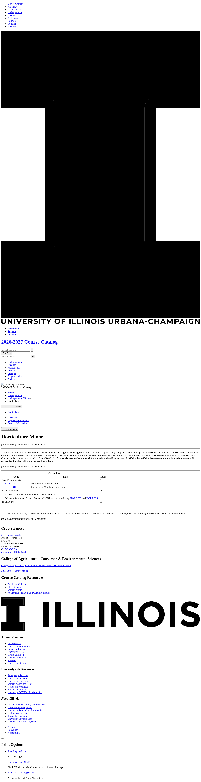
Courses (12, 21)
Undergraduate (15, 12)
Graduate (12, 15)
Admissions (13, 328)
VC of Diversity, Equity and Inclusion (26, 704)
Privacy (11, 727)
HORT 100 (10, 483)
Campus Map (14, 643)
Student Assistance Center (20, 683)
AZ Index (12, 6)
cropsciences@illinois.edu (14, 552)
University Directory (18, 681)
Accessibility (14, 732)
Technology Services (18, 713)
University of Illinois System (22, 721)
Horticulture (13, 412)
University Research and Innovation (25, 710)
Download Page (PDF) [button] (19, 762)
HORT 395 (92, 498)
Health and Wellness (18, 686)
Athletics (12, 660)
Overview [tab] (12, 417)
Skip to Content (15, 4)
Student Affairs (15, 590)
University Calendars (18, 678)
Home (11, 392)
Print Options (11, 429)
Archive (12, 26)
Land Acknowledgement (20, 707)
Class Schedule (15, 587)
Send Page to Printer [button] (18, 751)
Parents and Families (18, 689)
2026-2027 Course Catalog (29, 342)
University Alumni (17, 657)
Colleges (12, 23)
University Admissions (19, 646)
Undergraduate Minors (19, 398)
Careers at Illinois (16, 649)
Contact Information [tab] (17, 423)
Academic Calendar (17, 584)
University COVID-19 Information (25, 692)
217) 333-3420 (9, 549)
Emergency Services (18, 675)
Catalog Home (15, 9)
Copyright (13, 729)
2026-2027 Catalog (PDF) (21, 772)
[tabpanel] (100, 453)
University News (16, 652)
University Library (17, 663)
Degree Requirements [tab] (18, 420)
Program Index (15, 376)
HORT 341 (10, 487)
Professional (14, 18)
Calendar (12, 334)
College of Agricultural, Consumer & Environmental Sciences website (36, 565)
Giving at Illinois (16, 654)
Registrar (12, 331)
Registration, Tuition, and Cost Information (29, 592)
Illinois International (17, 716)
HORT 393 (75, 498)
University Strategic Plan (20, 718)
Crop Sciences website (12, 535)
